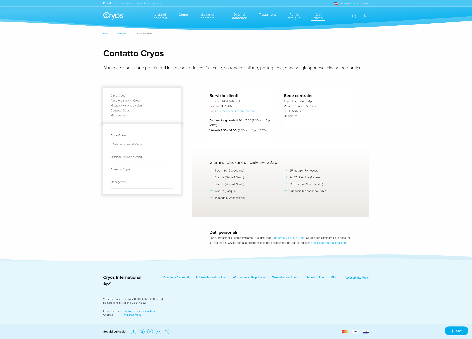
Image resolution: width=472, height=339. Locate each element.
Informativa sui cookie (210, 277)
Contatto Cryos (120, 110)
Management (119, 115)
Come (183, 14)
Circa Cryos (118, 95)
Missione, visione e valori (126, 105)
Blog (334, 277)
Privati (107, 3)
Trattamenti (268, 14)
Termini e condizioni (285, 277)
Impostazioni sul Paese (354, 3)
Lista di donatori (160, 16)
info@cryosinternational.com (236, 111)
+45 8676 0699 (132, 314)
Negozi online (315, 277)
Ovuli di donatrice (239, 16)
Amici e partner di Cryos (126, 100)
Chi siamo (318, 16)
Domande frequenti (176, 277)
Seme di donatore (208, 16)
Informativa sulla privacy (248, 277)
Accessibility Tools (357, 277)
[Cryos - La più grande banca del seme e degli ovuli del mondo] (113, 16)
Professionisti (124, 3)
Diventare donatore (149, 3)
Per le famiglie (294, 16)
